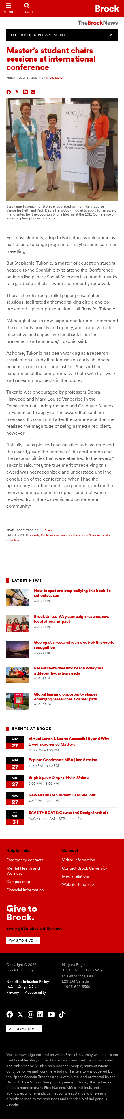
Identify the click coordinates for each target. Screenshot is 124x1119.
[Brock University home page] (107, 8)
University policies (21, 987)
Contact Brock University (84, 868)
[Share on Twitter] (17, 91)
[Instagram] (30, 1015)
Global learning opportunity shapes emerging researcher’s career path (65, 697)
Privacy (12, 992)
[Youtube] (51, 1015)
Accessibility (35, 992)
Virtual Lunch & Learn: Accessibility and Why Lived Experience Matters (69, 741)
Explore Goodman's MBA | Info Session (63, 759)
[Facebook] (9, 1015)
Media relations (76, 876)
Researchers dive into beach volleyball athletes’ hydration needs (68, 670)
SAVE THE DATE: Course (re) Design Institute (68, 812)
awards (34, 535)
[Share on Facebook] (8, 91)
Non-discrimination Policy (27, 981)
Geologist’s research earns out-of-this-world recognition (74, 645)
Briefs (48, 530)
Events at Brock (32, 729)
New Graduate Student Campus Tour (62, 795)
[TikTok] (62, 1015)
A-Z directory (22, 1029)
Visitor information (78, 859)
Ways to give (21, 940)
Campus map (18, 881)
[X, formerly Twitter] (20, 1015)
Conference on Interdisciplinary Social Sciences (70, 535)
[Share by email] (33, 91)
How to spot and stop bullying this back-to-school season (73, 593)
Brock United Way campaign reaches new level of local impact (71, 619)
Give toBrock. (21, 913)
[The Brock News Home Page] (98, 18)
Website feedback (78, 884)
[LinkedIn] (40, 1015)
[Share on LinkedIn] (25, 91)
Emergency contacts (24, 859)
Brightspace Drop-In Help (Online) (59, 777)
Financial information (25, 890)
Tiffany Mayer (54, 77)
